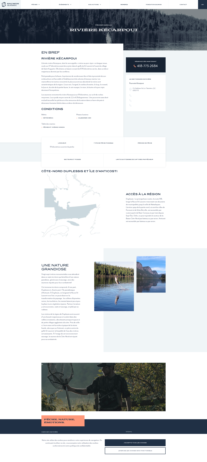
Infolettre (129, 432)
